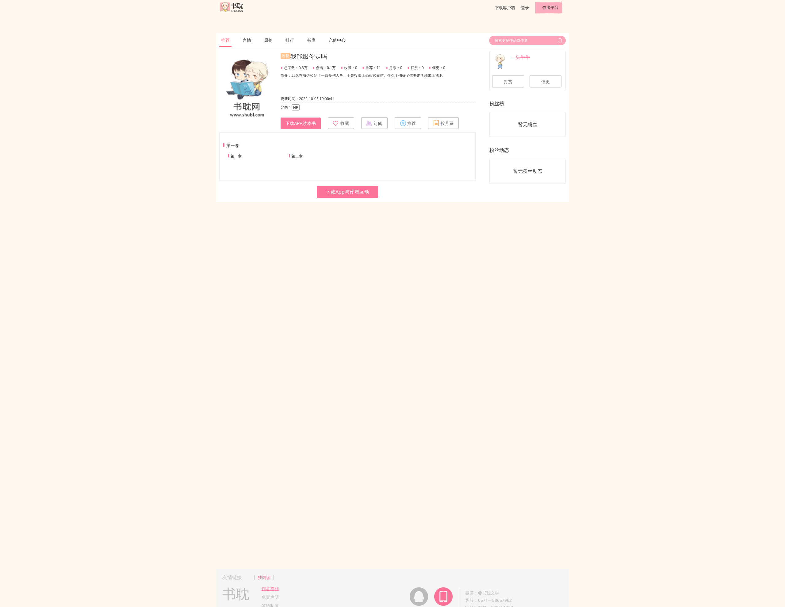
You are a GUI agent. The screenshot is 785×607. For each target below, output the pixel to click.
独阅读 (264, 577)
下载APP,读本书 (300, 123)
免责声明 (270, 597)
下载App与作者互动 (347, 191)
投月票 (447, 123)
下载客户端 (505, 7)
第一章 (236, 156)
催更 (545, 81)
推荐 (225, 40)
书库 (311, 40)
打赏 (508, 81)
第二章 (297, 156)
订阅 (378, 123)
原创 (268, 40)
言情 (247, 40)
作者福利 (270, 588)
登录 (525, 7)
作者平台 (550, 7)
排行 (289, 40)
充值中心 (337, 40)
